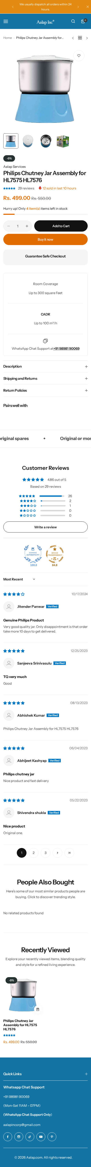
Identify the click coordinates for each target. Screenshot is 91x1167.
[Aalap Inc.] (45, 21)
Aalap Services (14, 166)
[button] (12, 7)
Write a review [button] (45, 527)
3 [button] (46, 853)
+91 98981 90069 (16, 1097)
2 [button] (33, 853)
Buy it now (45, 239)
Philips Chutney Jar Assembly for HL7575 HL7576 (20, 1025)
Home (7, 38)
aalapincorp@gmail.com (21, 1125)
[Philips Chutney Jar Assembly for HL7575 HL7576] (23, 995)
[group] (45, 89)
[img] (14, 594)
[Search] (73, 21)
